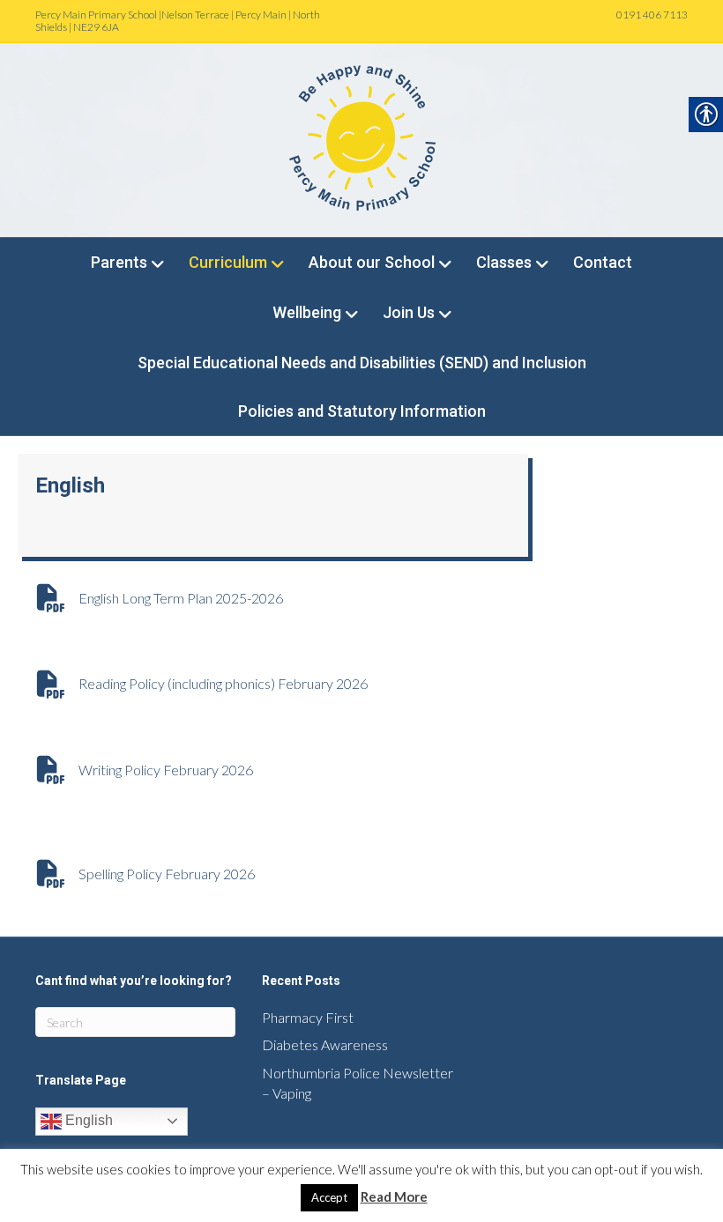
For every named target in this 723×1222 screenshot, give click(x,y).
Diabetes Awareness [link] (325, 1044)
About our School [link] (372, 262)
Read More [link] (394, 1196)
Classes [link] (504, 262)
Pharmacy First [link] (308, 1017)
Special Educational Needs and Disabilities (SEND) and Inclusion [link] (362, 362)
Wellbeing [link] (306, 312)
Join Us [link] (409, 312)
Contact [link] (602, 262)
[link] (361, 138)
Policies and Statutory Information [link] (362, 411)
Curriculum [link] (228, 262)
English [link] (87, 1120)
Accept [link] (329, 1197)
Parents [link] (119, 262)
